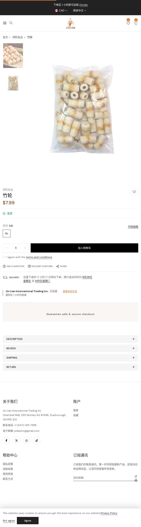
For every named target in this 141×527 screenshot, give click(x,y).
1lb (6, 233)
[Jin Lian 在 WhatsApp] (26, 440)
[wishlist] (128, 23)
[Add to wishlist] (134, 192)
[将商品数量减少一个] (6, 248)
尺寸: (8, 225)
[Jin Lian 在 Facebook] (6, 440)
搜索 (75, 410)
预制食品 (8, 189)
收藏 (75, 415)
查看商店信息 (70, 291)
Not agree (9, 520)
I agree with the (29, 257)
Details (83, 4)
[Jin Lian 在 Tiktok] (36, 440)
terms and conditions (39, 257)
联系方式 (8, 478)
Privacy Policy (109, 513)
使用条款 (8, 474)
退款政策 (8, 469)
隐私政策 (8, 464)
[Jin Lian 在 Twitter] (16, 440)
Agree (27, 520)
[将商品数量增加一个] (25, 248)
